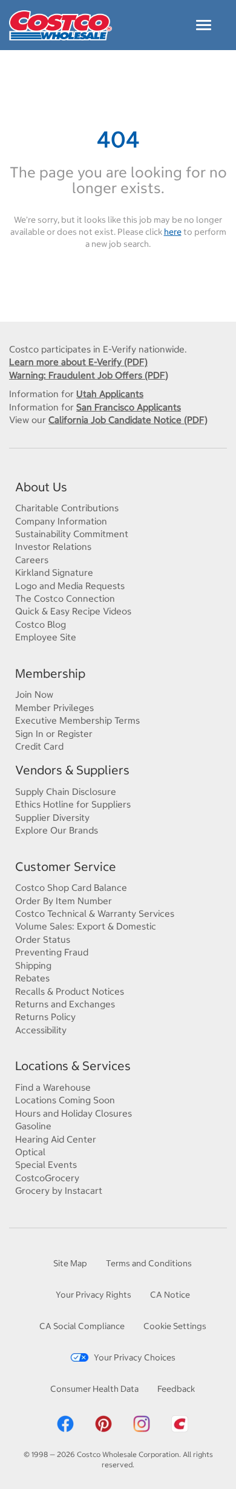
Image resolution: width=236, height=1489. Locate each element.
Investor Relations (53, 546)
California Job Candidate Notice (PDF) (128, 420)
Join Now (34, 694)
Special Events (46, 1164)
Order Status (42, 939)
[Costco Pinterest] (103, 1422)
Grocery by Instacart (58, 1190)
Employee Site (45, 637)
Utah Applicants (109, 394)
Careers (31, 560)
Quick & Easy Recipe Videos (73, 611)
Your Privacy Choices (134, 1357)
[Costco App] (179, 1422)
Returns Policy (45, 1016)
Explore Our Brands (56, 830)
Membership (50, 673)
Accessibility (41, 1030)
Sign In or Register (54, 733)
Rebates (32, 978)
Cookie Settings (174, 1326)
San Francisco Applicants (128, 407)
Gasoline (33, 1126)
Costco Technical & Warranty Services (94, 913)
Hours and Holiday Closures (73, 1113)
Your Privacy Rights (93, 1294)
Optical (30, 1152)
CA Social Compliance (82, 1326)
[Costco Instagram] (141, 1422)
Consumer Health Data (94, 1388)
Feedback (176, 1388)
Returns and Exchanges (65, 1004)
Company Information (61, 521)
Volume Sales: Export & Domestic (85, 926)
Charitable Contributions (67, 508)
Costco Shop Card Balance (71, 887)
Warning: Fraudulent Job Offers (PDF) (88, 375)
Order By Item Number (63, 901)
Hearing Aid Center (55, 1139)
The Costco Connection (65, 598)
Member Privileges (54, 707)
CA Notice (170, 1294)
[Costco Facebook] (65, 1422)
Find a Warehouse (53, 1087)
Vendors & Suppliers (72, 769)
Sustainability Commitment (71, 534)
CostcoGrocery (47, 1178)
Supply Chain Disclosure (65, 791)
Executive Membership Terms (77, 720)
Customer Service (65, 866)
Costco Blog (40, 624)
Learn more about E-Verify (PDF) (78, 362)
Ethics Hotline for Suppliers (73, 804)
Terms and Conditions (149, 1263)
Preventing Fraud (51, 952)
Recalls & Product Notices (69, 991)
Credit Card (39, 746)
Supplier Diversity (52, 817)
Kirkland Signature (54, 572)
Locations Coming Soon (65, 1100)
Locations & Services (73, 1065)
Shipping (33, 965)
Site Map (70, 1263)
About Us (41, 486)
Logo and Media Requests (70, 585)
